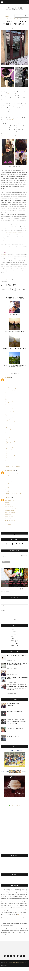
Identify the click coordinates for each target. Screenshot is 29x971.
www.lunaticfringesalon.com (13, 232)
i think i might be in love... (15, 728)
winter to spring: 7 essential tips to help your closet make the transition (16, 721)
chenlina (7, 377)
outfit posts (14, 640)
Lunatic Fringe (7, 94)
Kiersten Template (7, 964)
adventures (14, 633)
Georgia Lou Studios (20, 964)
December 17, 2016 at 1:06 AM (13, 493)
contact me (19, 914)
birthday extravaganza (14, 711)
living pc (10, 16)
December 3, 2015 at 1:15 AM (12, 466)
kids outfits (14, 636)
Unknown (7, 497)
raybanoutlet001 (9, 470)
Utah (20, 18)
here (12, 272)
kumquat (14, 638)
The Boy (12, 120)
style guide (14, 645)
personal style (14, 643)
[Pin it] (27, 16)
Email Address (14, 556)
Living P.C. (4, 254)
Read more (14, 660)
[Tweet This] (22, 16)
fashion (15, 634)
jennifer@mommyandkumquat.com (15, 920)
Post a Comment (7, 524)
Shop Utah (14, 18)
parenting (14, 641)
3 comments (4, 281)
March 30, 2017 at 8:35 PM (12, 521)
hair (4, 16)
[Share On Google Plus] (25, 16)
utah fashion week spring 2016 (16, 671)
